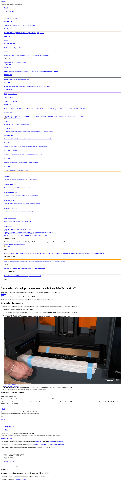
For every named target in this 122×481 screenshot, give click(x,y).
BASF (20, 71)
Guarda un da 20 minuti (58, 253)
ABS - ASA (7, 108)
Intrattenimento (34, 233)
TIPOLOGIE (8, 104)
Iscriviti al (16, 253)
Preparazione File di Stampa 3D (28, 55)
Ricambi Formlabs (27, 86)
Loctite (15, 94)
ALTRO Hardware (9, 43)
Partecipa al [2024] (39, 253)
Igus (33, 71)
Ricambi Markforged (47, 86)
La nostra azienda (12, 276)
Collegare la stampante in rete (11, 384)
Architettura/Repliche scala (11, 232)
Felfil (19, 47)
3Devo (22, 47)
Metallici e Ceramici (46, 116)
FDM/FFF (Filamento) (10, 33)
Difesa (5, 233)
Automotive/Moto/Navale (41, 232)
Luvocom (39, 71)
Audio (20, 232)
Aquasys (10, 71)
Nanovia (50, 71)
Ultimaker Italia (8, 25)
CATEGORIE (8, 112)
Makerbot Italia (16, 25)
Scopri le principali (92, 253)
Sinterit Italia (24, 25)
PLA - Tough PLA (54, 108)
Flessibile (81, 116)
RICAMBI (7, 82)
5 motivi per (56, 261)
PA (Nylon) (13, 108)
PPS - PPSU (72, 108)
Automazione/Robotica (28, 232)
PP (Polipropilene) (64, 108)
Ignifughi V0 (21, 116)
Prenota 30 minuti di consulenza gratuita (14, 244)
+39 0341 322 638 (9, 461)
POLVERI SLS (8, 97)
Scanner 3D (7, 36)
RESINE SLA (8, 89)
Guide (2, 295)
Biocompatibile (28, 116)
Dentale (10, 233)
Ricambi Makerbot (37, 86)
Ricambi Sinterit (18, 86)
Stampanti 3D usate (21, 62)
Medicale (30, 235)
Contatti (6, 276)
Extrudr (24, 71)
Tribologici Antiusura (57, 116)
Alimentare (44, 235)
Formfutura (29, 71)
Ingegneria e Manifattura (10, 235)
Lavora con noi (37, 276)
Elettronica (15, 233)
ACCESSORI (8, 75)
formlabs (4, 410)
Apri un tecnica (13, 268)
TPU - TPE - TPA (81, 108)
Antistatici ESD (8, 116)
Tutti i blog (3, 294)
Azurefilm (15, 71)
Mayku (15, 47)
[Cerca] (17, 466)
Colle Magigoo (18, 79)
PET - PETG (45, 108)
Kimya (35, 71)
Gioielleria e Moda (23, 235)
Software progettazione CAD (11, 55)
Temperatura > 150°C (73, 116)
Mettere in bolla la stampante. (11, 386)
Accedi (6, 8)
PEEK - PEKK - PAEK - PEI (34, 108)
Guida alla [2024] (16, 261)
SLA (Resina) (32, 33)
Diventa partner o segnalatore (25, 276)
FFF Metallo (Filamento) (22, 33)
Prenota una (38, 261)
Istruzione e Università (24, 233)
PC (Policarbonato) (22, 108)
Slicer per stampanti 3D (42, 55)
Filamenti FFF (7, 67)
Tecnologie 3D (8, 28)
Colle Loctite (25, 79)
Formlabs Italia (32, 25)
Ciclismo (50, 232)
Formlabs (9, 101)
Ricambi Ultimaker (9, 86)
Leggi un (74, 253)
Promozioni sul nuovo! (10, 62)
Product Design (37, 235)
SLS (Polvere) (40, 33)
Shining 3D (7, 40)
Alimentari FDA (36, 116)
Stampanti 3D (8, 21)
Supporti (65, 116)
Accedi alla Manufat (34, 268)
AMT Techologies (9, 47)
